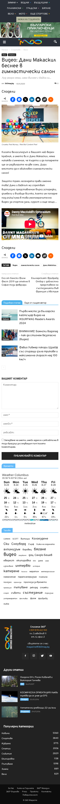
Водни (25, 2)
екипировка (23, 560)
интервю (23, 566)
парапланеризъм (27, 577)
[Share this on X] (25, 99)
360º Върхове (12, 791)
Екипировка (8, 759)
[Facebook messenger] (19, 99)
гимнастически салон (30, 265)
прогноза (17, 582)
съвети (16, 593)
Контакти (46, 791)
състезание (33, 592)
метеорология (48, 571)
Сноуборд (18, 544)
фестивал (24, 598)
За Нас (11, 788)
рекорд (34, 587)
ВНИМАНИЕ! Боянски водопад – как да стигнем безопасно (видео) (38, 335)
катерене (11, 571)
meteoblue (30, 523)
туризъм (49, 593)
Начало (5, 50)
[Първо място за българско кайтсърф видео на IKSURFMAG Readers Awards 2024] (10, 314)
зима (40, 560)
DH (4, 355)
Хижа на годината (45, 544)
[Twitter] (42, 656)
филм (33, 598)
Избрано (6, 319)
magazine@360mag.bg (38, 647)
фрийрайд (43, 598)
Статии (12, 55)
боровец (27, 549)
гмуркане (22, 555)
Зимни (12, 2)
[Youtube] (51, 656)
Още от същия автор (35, 303)
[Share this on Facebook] (12, 99)
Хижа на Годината (29, 19)
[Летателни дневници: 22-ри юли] (10, 711)
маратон (34, 571)
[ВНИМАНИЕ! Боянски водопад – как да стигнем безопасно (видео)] (10, 334)
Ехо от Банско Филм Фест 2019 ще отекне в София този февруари (16, 282)
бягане (40, 549)
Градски (31, 8)
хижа (6, 603)
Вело (11, 14)
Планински (14, 8)
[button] (55, 42)
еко (34, 561)
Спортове (7, 738)
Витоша (25, 539)
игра (47, 561)
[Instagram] (34, 656)
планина (43, 577)
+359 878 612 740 (38, 630)
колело (24, 572)
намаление (10, 577)
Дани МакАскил (49, 265)
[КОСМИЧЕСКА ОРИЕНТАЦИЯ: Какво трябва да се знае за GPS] (10, 696)
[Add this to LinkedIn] (31, 99)
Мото (22, 14)
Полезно (24, 699)
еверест (9, 560)
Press (24, 791)
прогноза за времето (35, 582)
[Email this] (38, 99)
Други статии (14, 670)
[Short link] (44, 99)
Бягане (46, 8)
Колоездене (40, 538)
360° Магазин (43, 788)
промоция (8, 588)
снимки (44, 587)
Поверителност (30, 795)
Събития (7, 753)
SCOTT (15, 539)
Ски (6, 544)
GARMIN (7, 539)
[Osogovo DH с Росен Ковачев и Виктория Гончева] (10, 681)
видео (15, 265)
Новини (6, 733)
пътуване (21, 587)
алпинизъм (12, 549)
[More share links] (50, 99)
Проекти (34, 791)
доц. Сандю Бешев (40, 555)
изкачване (8, 566)
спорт (6, 593)
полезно (8, 582)
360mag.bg (9, 83)
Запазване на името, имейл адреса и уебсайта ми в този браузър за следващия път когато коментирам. (30, 443)
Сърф (31, 544)
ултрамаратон (10, 598)
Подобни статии (12, 303)
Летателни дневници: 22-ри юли (38, 708)
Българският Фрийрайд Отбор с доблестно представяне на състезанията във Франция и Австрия (44, 285)
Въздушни (41, 2)
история (36, 566)
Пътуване (7, 764)
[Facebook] (25, 656)
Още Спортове (39, 14)
